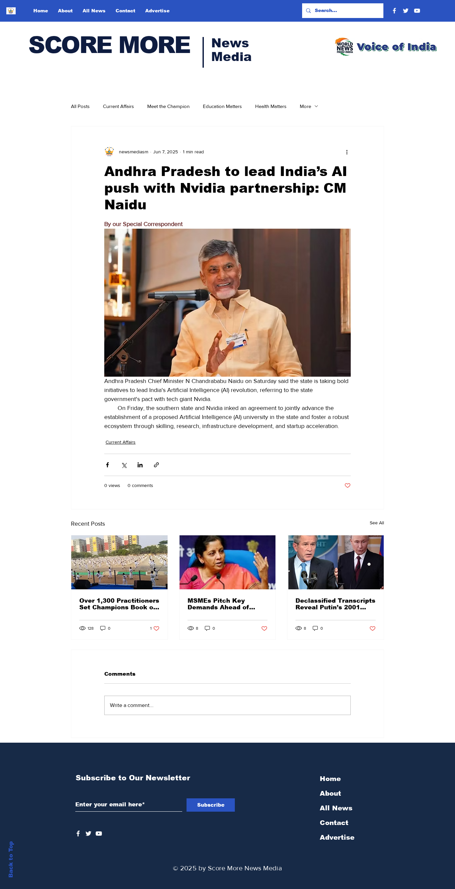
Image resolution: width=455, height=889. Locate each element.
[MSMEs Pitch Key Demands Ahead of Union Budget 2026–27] (228, 562)
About (330, 793)
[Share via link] (156, 465)
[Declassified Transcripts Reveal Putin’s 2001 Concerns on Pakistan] (335, 562)
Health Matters (270, 106)
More (305, 106)
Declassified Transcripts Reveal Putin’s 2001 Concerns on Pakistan (335, 604)
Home (330, 778)
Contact (334, 822)
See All (377, 522)
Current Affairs (118, 106)
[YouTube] (417, 10)
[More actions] (347, 152)
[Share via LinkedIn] (140, 465)
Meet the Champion (168, 106)
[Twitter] (405, 10)
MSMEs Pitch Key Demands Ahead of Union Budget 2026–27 (224, 604)
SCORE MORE (109, 45)
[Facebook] (394, 10)
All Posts (80, 106)
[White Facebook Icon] (78, 833)
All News (336, 808)
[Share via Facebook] (107, 465)
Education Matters (222, 106)
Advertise (337, 837)
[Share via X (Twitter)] (124, 465)
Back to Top (11, 859)
